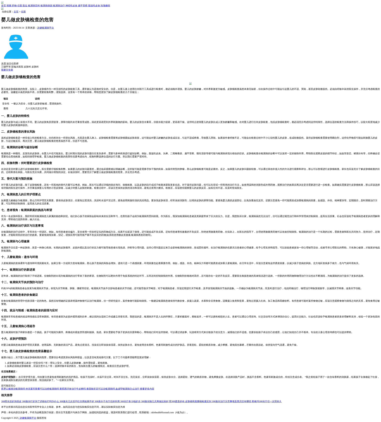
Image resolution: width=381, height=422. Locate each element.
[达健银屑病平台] (2, 2)
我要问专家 (7, 70)
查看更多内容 (147, 388)
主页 (16, 11)
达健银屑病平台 (45, 27)
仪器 (23, 11)
